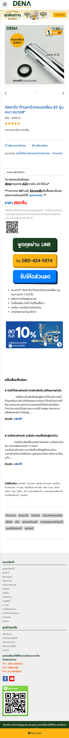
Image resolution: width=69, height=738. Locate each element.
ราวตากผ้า (6, 617)
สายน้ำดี (5, 588)
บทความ (5, 650)
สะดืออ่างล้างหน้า (9, 584)
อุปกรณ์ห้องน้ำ (8, 568)
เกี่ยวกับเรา (7, 634)
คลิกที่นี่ (18, 419)
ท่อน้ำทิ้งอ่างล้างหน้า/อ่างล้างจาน (33, 153)
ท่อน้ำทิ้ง (5, 593)
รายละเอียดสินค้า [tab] (16, 172)
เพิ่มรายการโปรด (16, 145)
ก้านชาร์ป (57, 153)
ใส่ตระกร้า (35, 733)
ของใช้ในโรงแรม (9, 609)
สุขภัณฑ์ (5, 572)
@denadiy (36, 195)
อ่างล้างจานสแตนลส (10, 613)
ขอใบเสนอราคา (8, 642)
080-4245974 (15, 663)
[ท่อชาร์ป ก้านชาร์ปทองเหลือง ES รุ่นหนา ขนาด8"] (34, 55)
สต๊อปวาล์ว (7, 580)
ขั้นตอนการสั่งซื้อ (9, 646)
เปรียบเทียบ (41, 145)
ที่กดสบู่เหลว (7, 576)
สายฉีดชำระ (7, 597)
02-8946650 (15, 671)
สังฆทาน (5, 621)
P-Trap (5, 605)
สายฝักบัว (6, 601)
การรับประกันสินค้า (10, 638)
